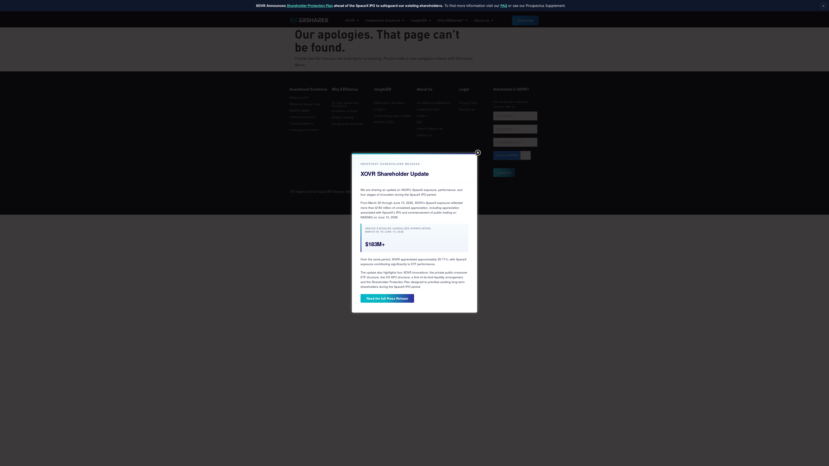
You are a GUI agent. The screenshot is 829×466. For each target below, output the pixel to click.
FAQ (503, 5)
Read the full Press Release (387, 298)
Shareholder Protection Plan (310, 5)
